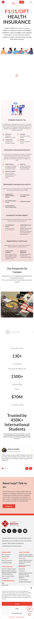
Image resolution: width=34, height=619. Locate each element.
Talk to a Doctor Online (8, 576)
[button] (31, 588)
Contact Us (8, 506)
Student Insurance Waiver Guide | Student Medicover (26, 555)
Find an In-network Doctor (9, 569)
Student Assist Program (25, 582)
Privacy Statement (20, 617)
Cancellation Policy (7, 563)
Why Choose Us (6, 554)
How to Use (22, 558)
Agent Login (5, 585)
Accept (17, 604)
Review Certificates (7, 560)
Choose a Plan (5, 556)
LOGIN (21, 2)
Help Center (22, 569)
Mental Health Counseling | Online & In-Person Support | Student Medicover (9, 572)
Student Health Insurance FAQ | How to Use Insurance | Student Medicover (26, 575)
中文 (17, 2)
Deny (17, 608)
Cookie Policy (12, 617)
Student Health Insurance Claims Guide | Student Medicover (26, 562)
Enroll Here (5, 558)
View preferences (17, 613)
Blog (3, 583)
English (13, 2)
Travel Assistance (23, 579)
